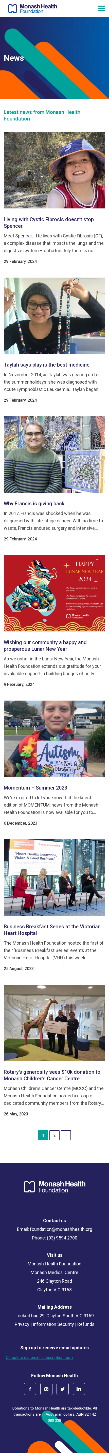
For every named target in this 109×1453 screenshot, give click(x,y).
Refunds (86, 1324)
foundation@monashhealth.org (61, 1229)
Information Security (53, 1324)
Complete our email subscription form (39, 1357)
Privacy (22, 1324)
